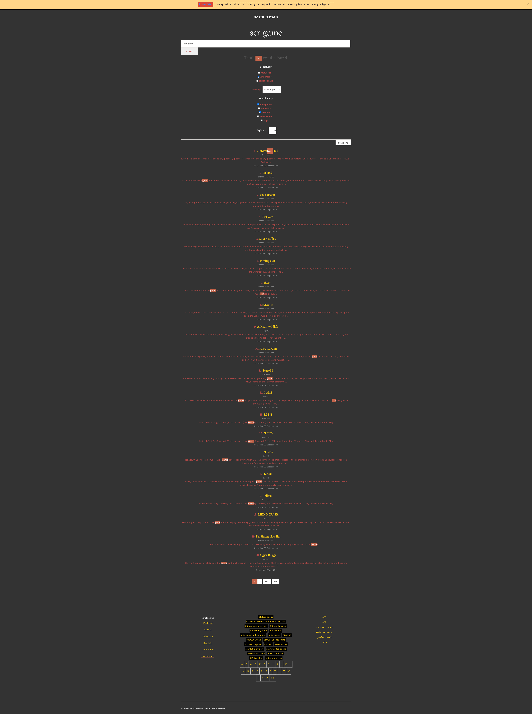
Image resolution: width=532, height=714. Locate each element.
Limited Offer (205, 4)
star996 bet (281, 644)
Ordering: (256, 89)
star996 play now (254, 649)
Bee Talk (207, 643)
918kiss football (276, 653)
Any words (266, 77)
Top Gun (267, 217)
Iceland (267, 173)
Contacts (266, 108)
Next (267, 581)
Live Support (207, 656)
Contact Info (208, 649)
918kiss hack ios (278, 626)
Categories (266, 104)
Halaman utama (324, 632)
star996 (268, 644)
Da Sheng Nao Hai (268, 536)
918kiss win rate (273, 658)
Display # (261, 131)
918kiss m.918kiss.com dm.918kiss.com (265, 621)
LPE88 (268, 414)
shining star (267, 261)
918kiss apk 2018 (256, 653)
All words (266, 73)
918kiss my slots (258, 630)
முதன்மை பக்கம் (324, 637)
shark (267, 283)
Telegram (208, 636)
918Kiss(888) (267, 151)
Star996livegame (253, 644)
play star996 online (276, 649)
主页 (324, 617)
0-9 (272, 678)
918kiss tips (275, 630)
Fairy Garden (268, 349)
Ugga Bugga (268, 555)
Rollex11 (268, 496)
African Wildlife (267, 327)
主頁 (324, 622)
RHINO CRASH (268, 514)
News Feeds (266, 116)
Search (189, 51)
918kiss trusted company (253, 635)
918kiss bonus (266, 617)
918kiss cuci (274, 635)
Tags (266, 120)
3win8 (268, 392)
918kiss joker (256, 658)
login (324, 642)
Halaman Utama (324, 627)
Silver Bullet (267, 239)
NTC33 (268, 433)
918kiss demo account (256, 626)
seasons (267, 305)
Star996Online (253, 640)
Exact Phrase (266, 81)
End (275, 581)
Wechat (208, 629)
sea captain (267, 195)
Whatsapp (208, 623)
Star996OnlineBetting (274, 640)
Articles (266, 112)
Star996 (268, 370)
